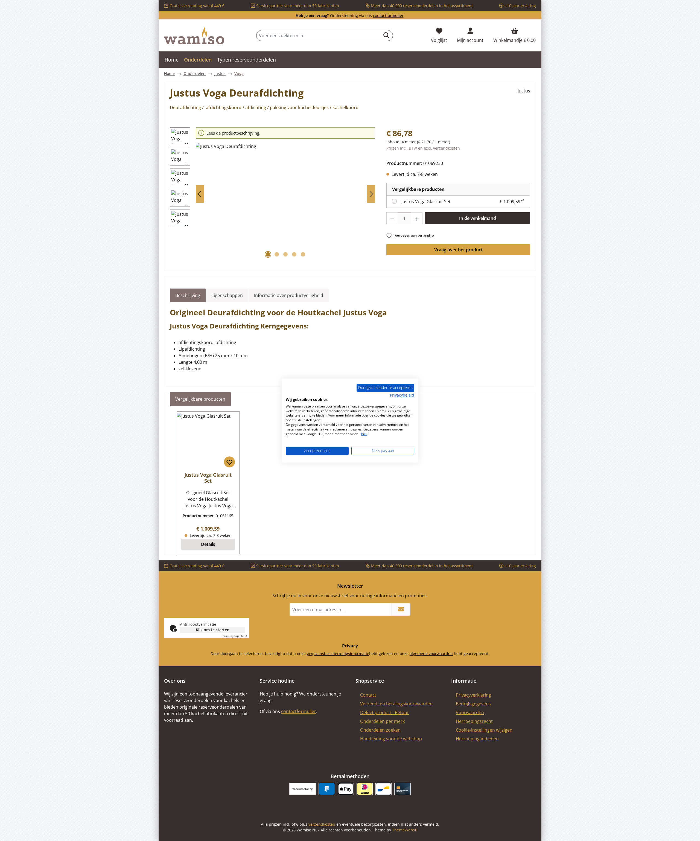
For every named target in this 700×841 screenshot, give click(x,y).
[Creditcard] (402, 789)
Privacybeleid (402, 395)
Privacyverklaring (473, 695)
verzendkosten (321, 824)
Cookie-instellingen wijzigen (484, 730)
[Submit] (400, 609)
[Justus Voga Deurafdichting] (285, 202)
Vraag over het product (458, 250)
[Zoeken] (386, 35)
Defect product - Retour (384, 712)
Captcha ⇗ (235, 636)
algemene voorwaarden (431, 653)
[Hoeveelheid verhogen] (417, 218)
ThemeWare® (405, 830)
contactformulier (388, 15)
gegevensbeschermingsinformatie (338, 653)
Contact (368, 695)
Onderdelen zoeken (380, 730)
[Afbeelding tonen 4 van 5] (294, 254)
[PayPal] (327, 789)
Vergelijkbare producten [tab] (200, 399)
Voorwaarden (470, 712)
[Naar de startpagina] (194, 35)
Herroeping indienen (477, 739)
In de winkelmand (477, 218)
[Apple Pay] (346, 789)
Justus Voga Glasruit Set (426, 202)
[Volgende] (371, 194)
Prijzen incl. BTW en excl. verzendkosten (423, 148)
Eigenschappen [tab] (227, 295)
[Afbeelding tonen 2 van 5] (277, 254)
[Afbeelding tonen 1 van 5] (268, 254)
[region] (272, 194)
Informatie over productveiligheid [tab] (288, 295)
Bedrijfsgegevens (473, 704)
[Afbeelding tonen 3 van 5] (285, 254)
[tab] (188, 295)
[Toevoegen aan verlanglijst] (229, 461)
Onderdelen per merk (382, 721)
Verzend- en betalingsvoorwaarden (396, 704)
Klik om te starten (212, 629)
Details (208, 544)
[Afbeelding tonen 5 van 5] (303, 254)
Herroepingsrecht (474, 721)
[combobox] (318, 35)
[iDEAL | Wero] (365, 789)
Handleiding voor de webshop (391, 739)
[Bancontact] (383, 789)
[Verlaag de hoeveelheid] (392, 218)
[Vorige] (200, 194)
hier (364, 434)
